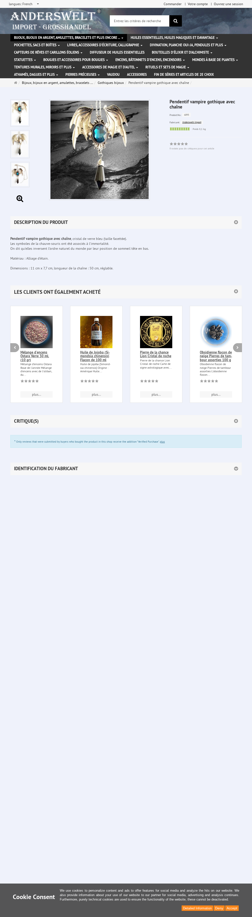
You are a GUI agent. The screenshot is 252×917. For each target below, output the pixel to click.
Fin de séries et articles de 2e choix (184, 74)
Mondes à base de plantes (214, 60)
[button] (126, 291)
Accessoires (137, 74)
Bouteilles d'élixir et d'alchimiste (181, 52)
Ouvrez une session (228, 4)
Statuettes (23, 60)
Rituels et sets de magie (166, 67)
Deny (219, 908)
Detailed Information (197, 908)
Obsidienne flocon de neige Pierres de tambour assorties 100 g (216, 356)
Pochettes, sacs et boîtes (35, 45)
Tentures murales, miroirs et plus (43, 67)
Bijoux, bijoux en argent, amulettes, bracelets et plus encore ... (67, 37)
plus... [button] (36, 394)
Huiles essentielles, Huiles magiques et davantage (173, 37)
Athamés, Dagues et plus (35, 74)
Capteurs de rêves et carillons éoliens (47, 52)
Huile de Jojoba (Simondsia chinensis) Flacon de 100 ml (95, 356)
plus (162, 441)
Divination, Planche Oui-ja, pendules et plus (187, 45)
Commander (173, 4)
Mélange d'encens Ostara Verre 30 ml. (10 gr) (34, 356)
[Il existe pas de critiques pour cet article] (29, 382)
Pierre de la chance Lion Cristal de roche (155, 354)
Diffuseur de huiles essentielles (117, 52)
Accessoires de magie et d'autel (109, 67)
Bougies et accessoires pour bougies (74, 60)
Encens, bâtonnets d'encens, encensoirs (148, 60)
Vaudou (113, 74)
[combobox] (24, 4)
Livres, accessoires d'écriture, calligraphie (103, 45)
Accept (232, 908)
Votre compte (198, 4)
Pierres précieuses (81, 74)
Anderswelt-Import (191, 122)
